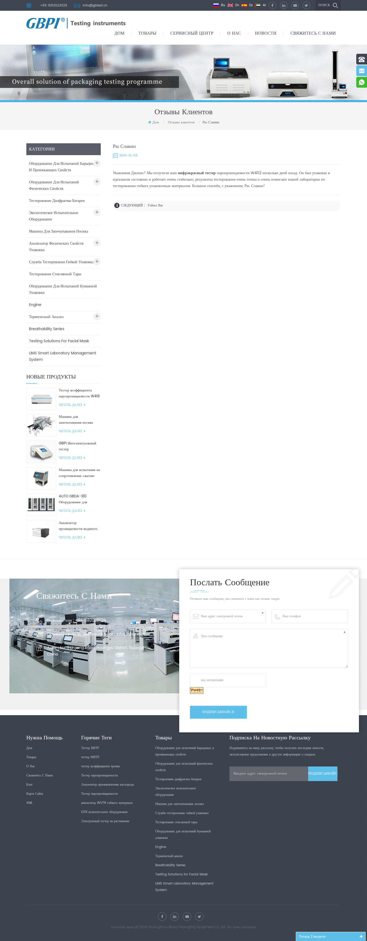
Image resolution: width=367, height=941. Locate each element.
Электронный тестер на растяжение (105, 821)
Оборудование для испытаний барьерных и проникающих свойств (63, 167)
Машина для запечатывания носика (58, 231)
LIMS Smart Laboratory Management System (62, 356)
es (250, 5)
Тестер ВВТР (90, 748)
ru (222, 5)
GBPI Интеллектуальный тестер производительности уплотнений (77, 446)
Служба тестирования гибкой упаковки (61, 262)
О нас (234, 33)
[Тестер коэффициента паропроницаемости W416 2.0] (41, 398)
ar (264, 5)
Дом (119, 33)
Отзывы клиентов (181, 122)
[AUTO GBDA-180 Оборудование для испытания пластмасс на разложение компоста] (41, 505)
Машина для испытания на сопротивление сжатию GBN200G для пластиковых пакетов (79, 473)
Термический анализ (46, 317)
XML (29, 802)
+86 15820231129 (53, 5)
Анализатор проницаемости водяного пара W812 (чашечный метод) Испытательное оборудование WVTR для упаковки (78, 526)
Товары (147, 33)
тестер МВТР (90, 757)
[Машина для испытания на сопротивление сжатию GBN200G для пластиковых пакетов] (41, 478)
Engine (35, 305)
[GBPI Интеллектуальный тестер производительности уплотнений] (41, 451)
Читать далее (70, 405)
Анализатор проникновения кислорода (107, 784)
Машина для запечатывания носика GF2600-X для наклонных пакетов (79, 420)
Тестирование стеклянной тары (55, 274)
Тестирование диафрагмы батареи (57, 201)
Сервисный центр (191, 33)
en (236, 5)
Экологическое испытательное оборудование (53, 216)
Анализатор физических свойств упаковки (56, 246)
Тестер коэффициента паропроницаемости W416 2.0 (79, 394)
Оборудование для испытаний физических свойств (54, 185)
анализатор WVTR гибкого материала (106, 802)
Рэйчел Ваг (155, 205)
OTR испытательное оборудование (104, 812)
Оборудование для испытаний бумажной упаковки (63, 289)
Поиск (324, 5)
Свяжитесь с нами (313, 33)
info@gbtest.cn (95, 5)
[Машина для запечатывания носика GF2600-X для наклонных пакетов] (41, 425)
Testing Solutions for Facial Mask (59, 341)
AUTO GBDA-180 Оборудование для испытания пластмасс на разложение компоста (77, 499)
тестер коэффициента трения (100, 766)
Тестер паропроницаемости (99, 775)
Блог (29, 784)
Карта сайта (34, 793)
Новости (265, 33)
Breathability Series (46, 329)
